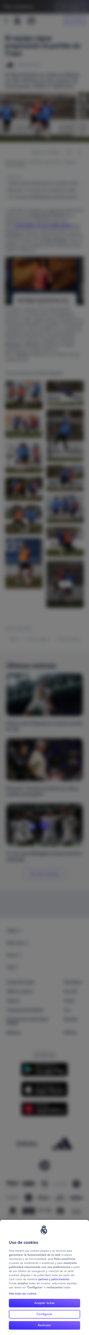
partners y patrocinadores (53, 1279)
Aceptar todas (44, 1303)
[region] (44, 1277)
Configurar (44, 1314)
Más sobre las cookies (22, 1293)
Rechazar (44, 1325)
